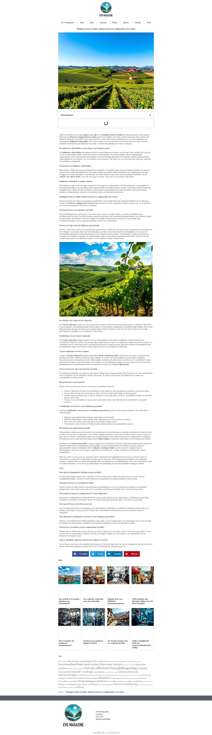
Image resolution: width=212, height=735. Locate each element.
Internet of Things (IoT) (98, 675)
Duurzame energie (110, 664)
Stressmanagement (106, 684)
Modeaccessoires (132, 678)
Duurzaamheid (67, 664)
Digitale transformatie (113, 661)
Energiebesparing (123, 668)
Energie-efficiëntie (97, 668)
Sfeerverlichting (147, 681)
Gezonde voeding (81, 671)
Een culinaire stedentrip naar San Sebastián (93, 600)
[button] (150, 115)
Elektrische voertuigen (76, 668)
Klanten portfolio (103, 719)
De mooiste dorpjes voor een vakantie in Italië (118, 642)
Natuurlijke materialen (67, 681)
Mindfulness (105, 677)
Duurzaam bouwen (134, 661)
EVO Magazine (67, 23)
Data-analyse (99, 661)
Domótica (123, 661)
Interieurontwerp (83, 675)
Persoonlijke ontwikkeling (132, 681)
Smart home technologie (87, 684)
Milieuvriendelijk (91, 678)
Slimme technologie (67, 684)
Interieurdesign (67, 674)
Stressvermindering (125, 684)
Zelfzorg (80, 687)
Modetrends (142, 678)
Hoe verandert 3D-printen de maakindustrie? (66, 643)
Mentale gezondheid (75, 678)
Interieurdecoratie (128, 671)
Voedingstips (71, 687)
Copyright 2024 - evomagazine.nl (106, 733)
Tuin (92, 23)
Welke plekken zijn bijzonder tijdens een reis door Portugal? (142, 601)
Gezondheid (98, 672)
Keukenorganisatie (135, 675)
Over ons (99, 717)
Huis (82, 23)
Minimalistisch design (119, 678)
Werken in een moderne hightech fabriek (93, 642)
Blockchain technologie (80, 661)
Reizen (126, 23)
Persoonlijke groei (113, 681)
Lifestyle (102, 23)
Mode (114, 23)
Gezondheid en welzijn (111, 672)
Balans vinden (62, 661)
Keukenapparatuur (124, 675)
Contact (99, 714)
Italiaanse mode (112, 675)
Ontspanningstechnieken (92, 681)
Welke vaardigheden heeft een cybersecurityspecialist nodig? (141, 644)
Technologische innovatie (145, 684)
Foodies (138, 23)
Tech (149, 23)
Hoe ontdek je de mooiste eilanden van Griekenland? (69, 601)
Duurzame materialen (128, 664)
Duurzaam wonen (88, 664)
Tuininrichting (62, 687)
